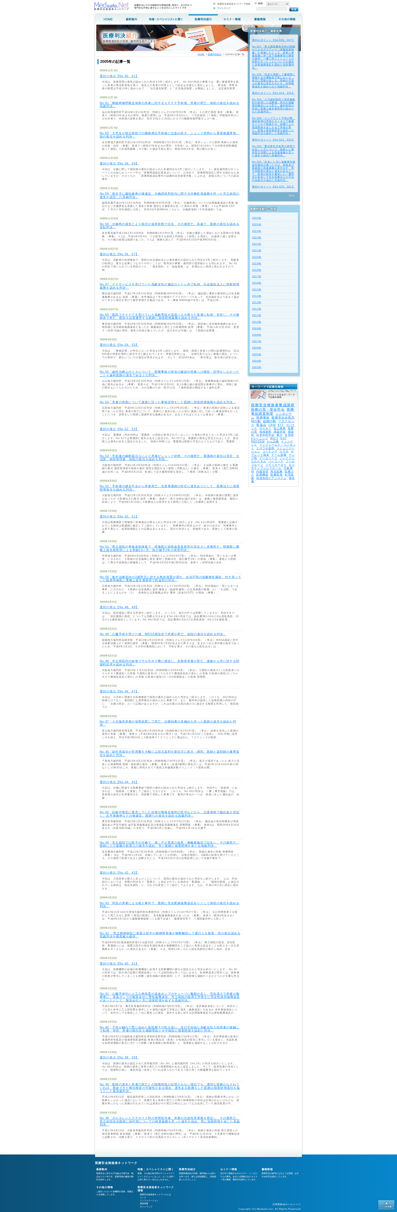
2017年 (256, 276)
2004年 (256, 360)
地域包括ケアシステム (271, 478)
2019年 (256, 263)
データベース (268, 458)
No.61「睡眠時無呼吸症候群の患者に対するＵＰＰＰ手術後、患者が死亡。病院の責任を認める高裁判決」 (169, 104)
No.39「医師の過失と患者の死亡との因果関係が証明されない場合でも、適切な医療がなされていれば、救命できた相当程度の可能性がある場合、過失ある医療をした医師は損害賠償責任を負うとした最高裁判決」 (170, 1088)
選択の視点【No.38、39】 (119, 1057)
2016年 (256, 282)
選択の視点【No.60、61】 (119, 76)
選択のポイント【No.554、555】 (273, 93)
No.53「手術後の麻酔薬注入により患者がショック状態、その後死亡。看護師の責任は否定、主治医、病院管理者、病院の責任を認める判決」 (169, 457)
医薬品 (261, 425)
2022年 (256, 244)
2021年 (256, 250)
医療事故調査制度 (272, 412)
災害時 (289, 435)
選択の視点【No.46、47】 (119, 691)
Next (292, 195)
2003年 (256, 367)
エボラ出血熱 (265, 448)
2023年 (256, 237)
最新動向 (102, 1169)
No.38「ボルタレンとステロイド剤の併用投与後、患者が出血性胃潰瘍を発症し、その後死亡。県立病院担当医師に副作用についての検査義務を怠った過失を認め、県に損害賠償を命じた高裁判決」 (170, 1121)
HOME (201, 54)
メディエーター (275, 464)
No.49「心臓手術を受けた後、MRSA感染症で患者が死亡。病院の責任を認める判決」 (163, 634)
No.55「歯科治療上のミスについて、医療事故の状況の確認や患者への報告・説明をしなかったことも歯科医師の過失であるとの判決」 (169, 373)
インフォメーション (149, 1200)
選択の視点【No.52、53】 (119, 429)
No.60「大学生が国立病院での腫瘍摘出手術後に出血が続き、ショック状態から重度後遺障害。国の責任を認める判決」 (169, 134)
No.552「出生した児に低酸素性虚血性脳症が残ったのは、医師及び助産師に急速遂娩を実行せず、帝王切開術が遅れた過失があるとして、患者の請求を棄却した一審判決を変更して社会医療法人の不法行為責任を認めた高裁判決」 (273, 170)
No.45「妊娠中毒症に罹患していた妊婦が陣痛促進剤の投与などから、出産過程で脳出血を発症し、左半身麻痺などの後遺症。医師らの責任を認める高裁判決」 (169, 813)
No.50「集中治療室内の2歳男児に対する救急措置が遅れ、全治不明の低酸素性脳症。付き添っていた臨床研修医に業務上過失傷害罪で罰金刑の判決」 (170, 578)
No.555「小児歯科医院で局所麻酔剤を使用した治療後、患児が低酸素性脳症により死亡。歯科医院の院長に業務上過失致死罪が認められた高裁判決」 (273, 105)
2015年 (256, 289)
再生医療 (276, 471)
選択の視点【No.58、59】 (119, 163)
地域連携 (265, 431)
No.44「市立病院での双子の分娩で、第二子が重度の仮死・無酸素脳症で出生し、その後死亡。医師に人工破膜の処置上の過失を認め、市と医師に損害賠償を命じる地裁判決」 (169, 844)
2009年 (256, 328)
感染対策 (280, 431)
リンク (143, 1197)
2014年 (256, 296)
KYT (281, 425)
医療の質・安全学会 (268, 409)
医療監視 (276, 474)
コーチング (270, 451)
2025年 (256, 224)
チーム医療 (278, 455)
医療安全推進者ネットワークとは (155, 1194)
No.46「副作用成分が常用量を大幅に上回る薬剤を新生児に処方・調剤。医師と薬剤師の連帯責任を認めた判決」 (169, 753)
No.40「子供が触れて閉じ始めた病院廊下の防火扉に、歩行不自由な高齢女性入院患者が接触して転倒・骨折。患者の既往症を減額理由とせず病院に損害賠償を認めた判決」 (169, 1029)
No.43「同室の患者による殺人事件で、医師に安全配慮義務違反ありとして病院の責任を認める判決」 (169, 904)
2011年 (256, 315)
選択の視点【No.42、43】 (119, 872)
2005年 (256, 354)
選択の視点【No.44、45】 (119, 782)
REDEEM (258, 441)
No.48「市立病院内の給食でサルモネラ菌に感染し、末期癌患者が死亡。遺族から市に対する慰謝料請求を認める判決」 (169, 662)
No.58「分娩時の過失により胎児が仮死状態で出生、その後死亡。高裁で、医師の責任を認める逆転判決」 (169, 225)
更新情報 (144, 1203)
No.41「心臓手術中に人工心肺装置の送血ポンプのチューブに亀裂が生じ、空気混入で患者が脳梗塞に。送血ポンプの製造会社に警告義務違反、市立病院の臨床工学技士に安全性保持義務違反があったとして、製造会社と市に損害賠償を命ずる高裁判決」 (170, 997)
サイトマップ (146, 1207)
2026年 (256, 218)
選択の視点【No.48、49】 (119, 607)
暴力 (280, 435)
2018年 (256, 270)
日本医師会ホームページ (286, 1204)
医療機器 (262, 474)
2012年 (256, 308)
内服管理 (262, 471)
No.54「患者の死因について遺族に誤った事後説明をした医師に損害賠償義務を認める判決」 (168, 402)
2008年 (256, 334)
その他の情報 (104, 1187)
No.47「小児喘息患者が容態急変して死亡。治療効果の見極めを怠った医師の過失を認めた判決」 (168, 723)
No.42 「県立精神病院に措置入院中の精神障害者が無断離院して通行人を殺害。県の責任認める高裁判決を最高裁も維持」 (170, 934)
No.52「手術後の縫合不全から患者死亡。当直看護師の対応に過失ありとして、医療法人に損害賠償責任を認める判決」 (169, 487)
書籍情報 (267, 1169)
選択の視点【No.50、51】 (119, 516)
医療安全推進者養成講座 (273, 405)
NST (283, 438)
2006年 (256, 347)
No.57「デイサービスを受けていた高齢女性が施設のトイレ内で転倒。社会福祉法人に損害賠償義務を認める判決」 (169, 286)
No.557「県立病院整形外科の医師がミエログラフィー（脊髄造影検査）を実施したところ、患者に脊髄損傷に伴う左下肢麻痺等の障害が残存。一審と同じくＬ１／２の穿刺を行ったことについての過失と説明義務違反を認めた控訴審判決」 (273, 57)
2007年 (256, 341)
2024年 (256, 231)
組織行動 (269, 421)
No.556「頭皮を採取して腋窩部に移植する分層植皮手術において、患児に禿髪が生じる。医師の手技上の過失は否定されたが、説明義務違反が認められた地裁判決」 (273, 80)
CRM (272, 425)
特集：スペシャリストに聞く (156, 1169)
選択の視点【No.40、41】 (119, 963)
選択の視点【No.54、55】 (119, 345)
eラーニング (259, 438)
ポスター (265, 428)
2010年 (256, 322)
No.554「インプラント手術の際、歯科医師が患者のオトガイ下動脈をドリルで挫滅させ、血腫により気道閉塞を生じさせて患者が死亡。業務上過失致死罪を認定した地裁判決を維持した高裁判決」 (273, 126)
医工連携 (280, 428)
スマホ (284, 451)
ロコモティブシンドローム (273, 466)
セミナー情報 (228, 1169)
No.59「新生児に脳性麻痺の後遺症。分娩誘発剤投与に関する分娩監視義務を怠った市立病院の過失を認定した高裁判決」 (169, 195)
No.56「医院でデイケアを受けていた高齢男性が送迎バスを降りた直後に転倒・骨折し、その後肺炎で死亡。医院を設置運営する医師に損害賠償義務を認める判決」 (169, 316)
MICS (274, 438)
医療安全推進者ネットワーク (116, 1163)
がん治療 (273, 441)
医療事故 (262, 417)
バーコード (276, 461)
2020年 (256, 257)
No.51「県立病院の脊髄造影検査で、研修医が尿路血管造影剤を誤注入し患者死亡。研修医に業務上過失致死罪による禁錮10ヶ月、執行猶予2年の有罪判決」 (169, 548)
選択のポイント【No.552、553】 (273, 139)
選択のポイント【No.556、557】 (273, 40)
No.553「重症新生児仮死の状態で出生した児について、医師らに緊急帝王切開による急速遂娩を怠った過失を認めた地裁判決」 (273, 151)
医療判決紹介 (215, 54)
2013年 (256, 302)
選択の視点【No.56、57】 (119, 254)
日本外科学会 (265, 435)
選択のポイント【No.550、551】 (273, 186)
